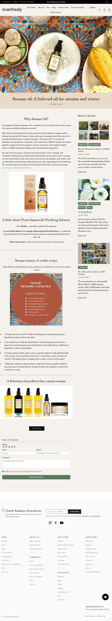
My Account (90, 564)
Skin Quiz (61, 560)
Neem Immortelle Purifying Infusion (17, 167)
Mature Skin (62, 553)
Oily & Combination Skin (66, 545)
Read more (82, 171)
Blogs (59, 580)
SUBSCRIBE (74, 511)
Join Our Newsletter (36, 565)
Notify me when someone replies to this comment (22, 471)
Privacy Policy (102, 616)
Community (83, 144)
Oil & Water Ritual (63, 564)
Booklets (60, 588)
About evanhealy (35, 541)
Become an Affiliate (36, 577)
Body (3, 549)
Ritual (89, 207)
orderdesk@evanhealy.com (94, 606)
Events (32, 561)
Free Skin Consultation (27, 2)
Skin (59, 596)
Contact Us (89, 560)
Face (3, 545)
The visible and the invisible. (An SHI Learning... (91, 273)
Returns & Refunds (92, 553)
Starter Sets (5, 560)
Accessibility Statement (93, 572)
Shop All (4, 541)
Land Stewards (94, 144)
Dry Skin (60, 541)
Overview (61, 600)
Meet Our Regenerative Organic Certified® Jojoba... (93, 150)
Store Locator (90, 556)
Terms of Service (90, 616)
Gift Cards (5, 572)
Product (82, 207)
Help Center (90, 541)
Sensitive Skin (62, 549)
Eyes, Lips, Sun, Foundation (11, 564)
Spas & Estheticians (36, 549)
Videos (60, 584)
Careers (88, 568)
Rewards (15, 2)
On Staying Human (85, 212)
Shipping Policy (91, 549)
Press (31, 580)
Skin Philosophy (35, 545)
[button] (41, 7)
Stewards (61, 577)
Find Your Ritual (7, 553)
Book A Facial (34, 573)
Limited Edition (6, 556)
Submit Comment (36, 477)
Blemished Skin (63, 556)
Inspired (32, 584)
